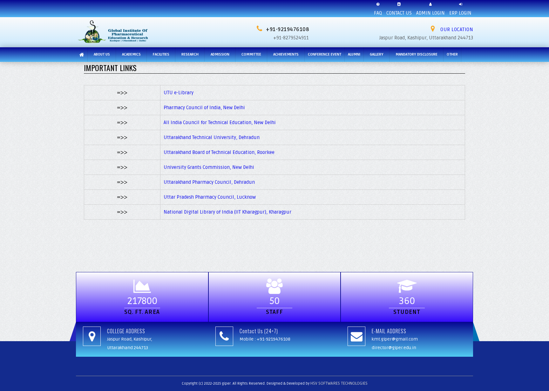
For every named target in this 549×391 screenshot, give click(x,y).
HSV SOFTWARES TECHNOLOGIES (339, 383)
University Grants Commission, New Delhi (209, 167)
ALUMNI (354, 54)
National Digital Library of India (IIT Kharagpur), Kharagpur (227, 212)
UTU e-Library (178, 93)
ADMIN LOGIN (430, 13)
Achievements (286, 54)
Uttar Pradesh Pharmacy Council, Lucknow (210, 197)
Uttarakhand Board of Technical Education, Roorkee (219, 152)
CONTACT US (399, 13)
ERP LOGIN (460, 13)
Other (452, 54)
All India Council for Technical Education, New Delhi (220, 122)
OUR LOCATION (456, 29)
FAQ (378, 13)
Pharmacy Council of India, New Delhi (204, 107)
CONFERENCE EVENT (324, 54)
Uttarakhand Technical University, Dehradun (212, 137)
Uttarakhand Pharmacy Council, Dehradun (209, 182)
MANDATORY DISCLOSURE (416, 54)
